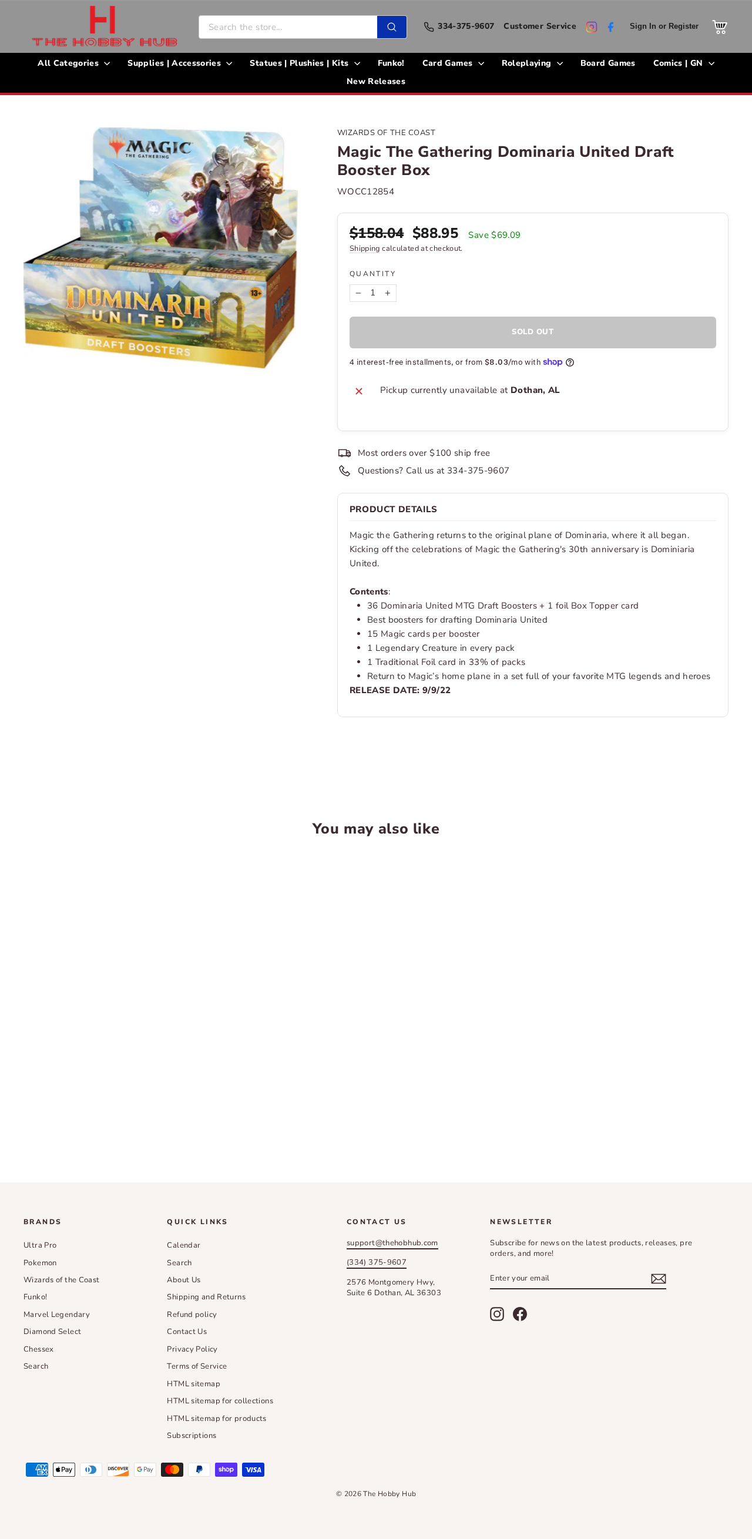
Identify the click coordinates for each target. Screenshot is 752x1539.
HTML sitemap (193, 1384)
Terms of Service (197, 1366)
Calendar (183, 1245)
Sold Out (106, 1101)
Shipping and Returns (206, 1297)
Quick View (106, 1012)
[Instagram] (591, 27)
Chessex (39, 1349)
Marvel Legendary (57, 1314)
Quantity (373, 273)
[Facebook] (610, 27)
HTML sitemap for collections (220, 1401)
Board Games (608, 63)
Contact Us (187, 1331)
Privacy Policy (192, 1349)
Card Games (448, 63)
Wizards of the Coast (62, 1280)
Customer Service (539, 27)
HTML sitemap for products (216, 1418)
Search (36, 1366)
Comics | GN (679, 63)
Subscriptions (191, 1435)
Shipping (365, 248)
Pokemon (40, 1263)
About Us (183, 1280)
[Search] (392, 27)
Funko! (391, 63)
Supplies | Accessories (175, 63)
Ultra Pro (40, 1245)
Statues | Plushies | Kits (300, 63)
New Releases (376, 81)
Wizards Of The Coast (386, 132)
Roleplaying (528, 63)
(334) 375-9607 (377, 1262)
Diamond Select (52, 1331)
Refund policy (192, 1314)
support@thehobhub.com (392, 1243)
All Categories (69, 63)
